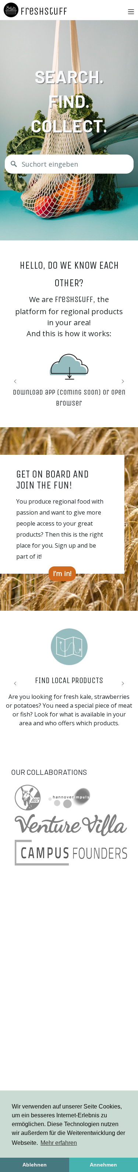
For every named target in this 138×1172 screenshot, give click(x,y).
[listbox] (62, 573)
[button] (127, 12)
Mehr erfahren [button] (58, 1143)
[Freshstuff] (11, 10)
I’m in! (62, 573)
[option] (62, 573)
